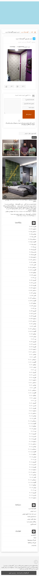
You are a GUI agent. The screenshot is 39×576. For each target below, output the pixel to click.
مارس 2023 (32, 313)
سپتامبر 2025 (32, 239)
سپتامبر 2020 (32, 390)
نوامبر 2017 (32, 475)
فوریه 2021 (32, 377)
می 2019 (33, 431)
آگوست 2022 (32, 331)
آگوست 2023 (32, 300)
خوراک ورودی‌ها (32, 540)
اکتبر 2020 (33, 387)
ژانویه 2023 (32, 318)
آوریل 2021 (32, 372)
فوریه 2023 (32, 316)
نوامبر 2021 (32, 354)
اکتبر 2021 (33, 357)
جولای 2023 (32, 303)
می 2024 (33, 277)
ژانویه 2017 (32, 498)
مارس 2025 (32, 252)
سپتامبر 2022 (32, 329)
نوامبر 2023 (32, 293)
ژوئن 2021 (33, 367)
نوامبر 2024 (32, 262)
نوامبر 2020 (32, 385)
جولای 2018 (32, 454)
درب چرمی (21, 42)
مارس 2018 (32, 464)
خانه (32, 32)
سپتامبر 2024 (32, 267)
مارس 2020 (32, 405)
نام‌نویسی (33, 535)
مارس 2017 (32, 495)
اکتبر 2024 (33, 265)
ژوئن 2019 (33, 428)
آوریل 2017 (32, 492)
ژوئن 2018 (33, 457)
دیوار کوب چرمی (32, 519)
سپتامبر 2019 (32, 421)
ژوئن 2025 (33, 244)
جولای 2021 (32, 364)
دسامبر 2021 (32, 352)
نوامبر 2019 (32, 416)
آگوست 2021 (32, 362)
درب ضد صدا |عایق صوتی (29, 514)
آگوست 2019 (32, 423)
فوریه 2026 (32, 226)
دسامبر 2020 (32, 382)
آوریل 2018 (32, 462)
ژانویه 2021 (32, 380)
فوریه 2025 (32, 254)
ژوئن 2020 (33, 398)
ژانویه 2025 (32, 257)
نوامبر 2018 (32, 446)
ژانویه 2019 (32, 441)
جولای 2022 (32, 334)
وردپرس (34, 545)
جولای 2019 (32, 426)
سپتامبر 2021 (32, 359)
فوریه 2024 (32, 285)
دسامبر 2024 (32, 259)
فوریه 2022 (32, 347)
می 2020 (33, 400)
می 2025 (33, 247)
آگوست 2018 (32, 451)
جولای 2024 (32, 272)
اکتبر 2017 (33, 477)
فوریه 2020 (32, 408)
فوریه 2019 (32, 439)
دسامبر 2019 (32, 413)
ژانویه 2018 (32, 469)
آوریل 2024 (32, 280)
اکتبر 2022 (33, 326)
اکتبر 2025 (33, 236)
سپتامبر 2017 (32, 480)
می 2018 (33, 459)
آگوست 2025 (32, 242)
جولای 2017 (32, 485)
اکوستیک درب (25, 32)
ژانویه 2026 (32, 229)
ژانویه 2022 (32, 349)
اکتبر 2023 (33, 295)
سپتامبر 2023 (32, 298)
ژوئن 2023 (33, 306)
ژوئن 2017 (33, 487)
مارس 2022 (32, 344)
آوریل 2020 (32, 403)
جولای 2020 (32, 395)
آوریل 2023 (32, 311)
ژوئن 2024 (33, 275)
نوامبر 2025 (32, 234)
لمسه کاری (33, 524)
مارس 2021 (32, 375)
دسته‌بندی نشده (32, 516)
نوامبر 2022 (32, 323)
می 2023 (33, 308)
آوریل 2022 (32, 341)
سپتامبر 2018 (32, 449)
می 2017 (33, 490)
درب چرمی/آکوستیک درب (24, 38)
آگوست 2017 (32, 482)
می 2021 (33, 370)
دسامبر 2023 (32, 290)
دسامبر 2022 (32, 321)
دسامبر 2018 (32, 444)
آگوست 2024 (32, 270)
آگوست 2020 (32, 393)
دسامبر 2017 (32, 472)
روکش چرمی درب (31, 521)
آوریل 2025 (32, 249)
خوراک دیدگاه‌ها (32, 542)
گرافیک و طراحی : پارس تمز (19, 572)
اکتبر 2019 (33, 418)
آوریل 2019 (32, 434)
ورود (34, 537)
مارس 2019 (32, 436)
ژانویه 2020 (32, 411)
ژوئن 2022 (33, 336)
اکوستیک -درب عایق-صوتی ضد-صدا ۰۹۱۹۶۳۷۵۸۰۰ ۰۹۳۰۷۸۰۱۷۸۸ (23, 215)
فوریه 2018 (32, 467)
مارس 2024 (32, 283)
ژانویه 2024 (32, 288)
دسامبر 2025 (32, 231)
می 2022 (33, 339)
